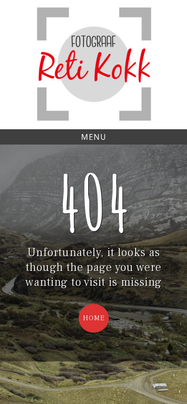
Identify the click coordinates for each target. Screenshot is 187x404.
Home (94, 318)
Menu (93, 137)
